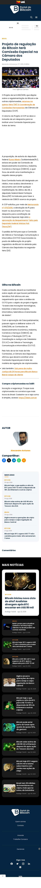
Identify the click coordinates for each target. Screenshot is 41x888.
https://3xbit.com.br (28, 397)
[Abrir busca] (31, 17)
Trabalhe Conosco (20, 839)
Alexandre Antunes (20, 450)
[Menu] (36, 17)
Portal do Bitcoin (20, 9)
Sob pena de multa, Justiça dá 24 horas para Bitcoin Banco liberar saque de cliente (19, 371)
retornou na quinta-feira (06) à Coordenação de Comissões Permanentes (18, 104)
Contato (20, 825)
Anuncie (20, 835)
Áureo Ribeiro (15, 159)
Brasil (4, 39)
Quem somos (20, 821)
